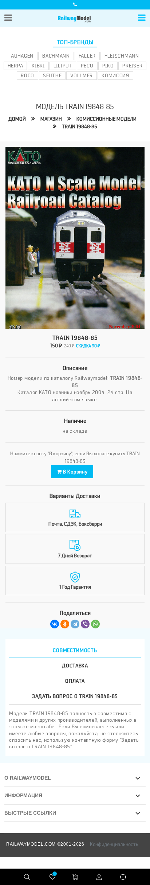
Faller (87, 56)
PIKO (108, 66)
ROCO (27, 75)
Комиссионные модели (106, 119)
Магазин (51, 119)
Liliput (63, 66)
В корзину (74, 472)
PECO (87, 66)
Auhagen (22, 56)
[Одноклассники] (64, 624)
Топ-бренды (75, 42)
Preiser (132, 66)
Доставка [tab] (75, 665)
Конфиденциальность (114, 844)
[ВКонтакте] (54, 624)
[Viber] (85, 624)
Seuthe (52, 75)
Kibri (38, 66)
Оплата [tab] (74, 681)
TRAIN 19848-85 (79, 126)
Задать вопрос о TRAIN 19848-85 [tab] (75, 696)
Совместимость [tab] (75, 650)
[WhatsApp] (95, 624)
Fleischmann (121, 56)
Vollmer (81, 75)
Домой (17, 119)
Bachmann (56, 56)
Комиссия (115, 75)
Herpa (15, 66)
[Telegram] (75, 624)
